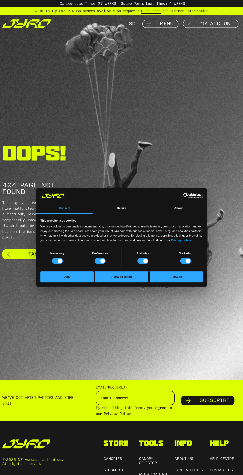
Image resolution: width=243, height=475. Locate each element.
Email (111, 387)
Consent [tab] (64, 208)
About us (183, 459)
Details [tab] (121, 208)
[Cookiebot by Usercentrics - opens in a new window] (186, 195)
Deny (67, 276)
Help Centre (222, 459)
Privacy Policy (181, 240)
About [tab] (178, 208)
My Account (217, 24)
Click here (151, 11)
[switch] (100, 261)
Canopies (112, 459)
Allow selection (121, 276)
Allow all (176, 276)
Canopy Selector (148, 461)
